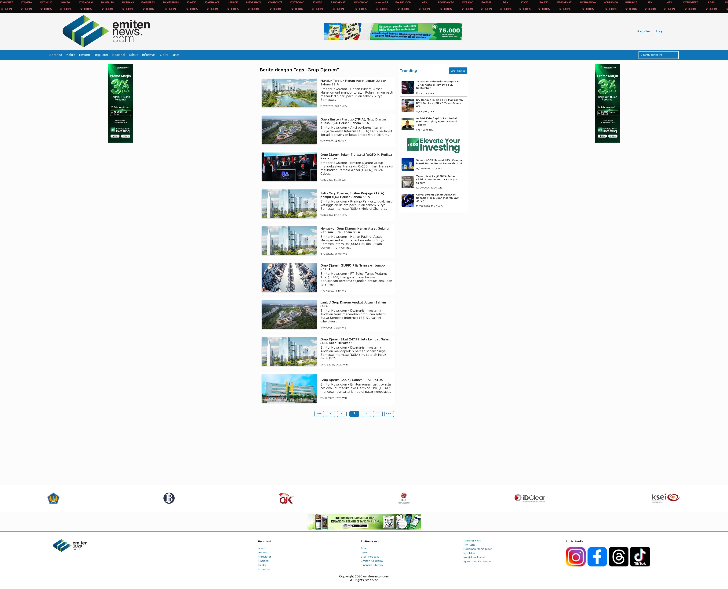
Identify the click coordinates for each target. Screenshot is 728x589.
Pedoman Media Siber (477, 549)
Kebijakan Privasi (474, 557)
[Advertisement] (327, 449)
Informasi (149, 54)
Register (643, 31)
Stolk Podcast (370, 556)
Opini (164, 54)
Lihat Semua (458, 71)
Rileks (133, 54)
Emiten (84, 54)
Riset (175, 54)
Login (660, 31)
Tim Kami (469, 545)
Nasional (118, 54)
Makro (70, 54)
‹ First (319, 413)
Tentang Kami (472, 540)
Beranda (55, 54)
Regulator (101, 54)
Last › (389, 413)
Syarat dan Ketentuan (477, 561)
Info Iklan (469, 553)
